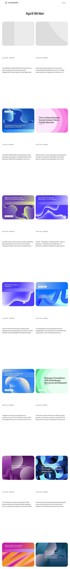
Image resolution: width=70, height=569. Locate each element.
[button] (63, 2)
